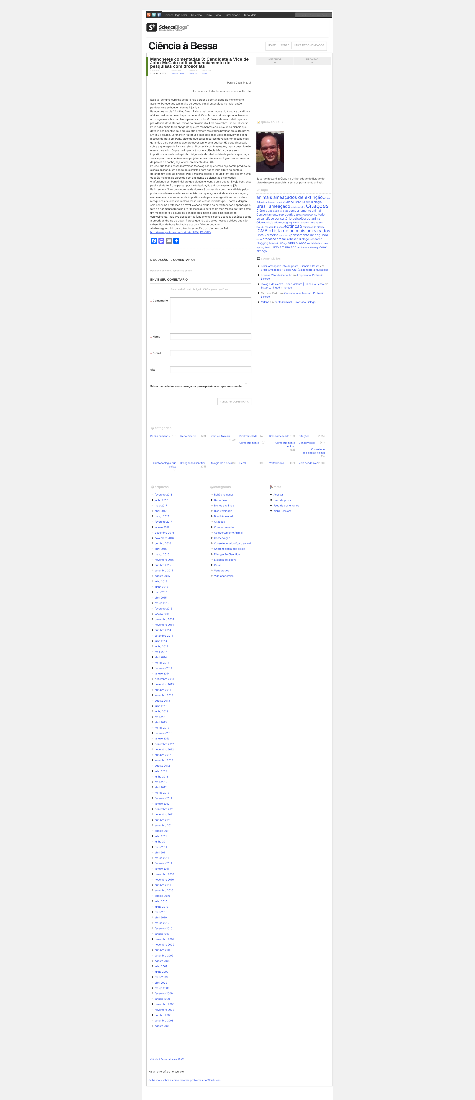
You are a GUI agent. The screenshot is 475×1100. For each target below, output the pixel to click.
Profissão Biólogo (297, 239)
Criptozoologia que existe (164, 464)
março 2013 (162, 727)
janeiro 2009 (162, 998)
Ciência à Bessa (158, 1059)
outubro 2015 (163, 565)
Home (272, 45)
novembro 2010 (164, 879)
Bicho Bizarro (302, 201)
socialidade (313, 243)
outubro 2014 (163, 630)
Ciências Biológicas (278, 211)
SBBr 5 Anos (297, 243)
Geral (204, 73)
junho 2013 (161, 711)
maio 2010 (161, 912)
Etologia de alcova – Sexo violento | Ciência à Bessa (292, 284)
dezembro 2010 (164, 874)
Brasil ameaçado (273, 206)
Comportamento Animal (285, 444)
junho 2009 (161, 971)
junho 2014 (161, 646)
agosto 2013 (162, 700)
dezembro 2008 (164, 1004)
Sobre (284, 45)
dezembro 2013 (164, 678)
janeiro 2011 (162, 868)
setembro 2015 (164, 570)
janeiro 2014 (162, 673)
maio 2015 (161, 592)
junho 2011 (161, 841)
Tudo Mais (250, 15)
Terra (208, 15)
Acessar (278, 494)
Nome (155, 337)
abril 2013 (161, 722)
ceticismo (295, 207)
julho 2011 (161, 836)
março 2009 (162, 988)
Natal (281, 235)
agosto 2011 (162, 830)
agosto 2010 (162, 895)
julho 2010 (161, 901)
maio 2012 (161, 781)
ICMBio (263, 230)
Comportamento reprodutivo (275, 214)
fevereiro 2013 (163, 733)
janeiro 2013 (162, 738)
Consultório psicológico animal (313, 451)
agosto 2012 (162, 765)
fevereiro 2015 (163, 608)
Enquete (260, 227)
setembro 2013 (164, 695)
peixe (287, 235)
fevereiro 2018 (163, 494)
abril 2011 (160, 852)
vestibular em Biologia (308, 247)
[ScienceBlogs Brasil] (167, 30)
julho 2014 (161, 641)
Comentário (159, 301)
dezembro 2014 (164, 619)
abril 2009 (161, 982)
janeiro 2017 (162, 527)
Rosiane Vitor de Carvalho (276, 275)
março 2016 (162, 554)
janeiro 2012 (162, 803)
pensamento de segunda (309, 235)
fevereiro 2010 (163, 928)
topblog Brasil (263, 247)
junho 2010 (161, 906)
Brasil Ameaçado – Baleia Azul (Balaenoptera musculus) (294, 269)
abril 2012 (161, 787)
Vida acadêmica (308, 463)
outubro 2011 (163, 820)
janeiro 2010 (162, 933)
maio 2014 (161, 651)
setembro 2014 (164, 635)
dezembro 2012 (164, 744)
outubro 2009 (163, 949)
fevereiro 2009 (164, 993)
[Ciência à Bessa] (185, 51)
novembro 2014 (164, 624)
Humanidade (232, 15)
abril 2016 (161, 548)
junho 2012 (161, 776)
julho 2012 (161, 771)
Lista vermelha (267, 235)
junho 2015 (161, 586)
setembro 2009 (164, 955)
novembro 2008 (164, 1009)
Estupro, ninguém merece (276, 287)
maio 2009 (161, 977)
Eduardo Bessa (177, 73)
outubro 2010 (163, 884)
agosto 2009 (162, 960)
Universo (196, 15)
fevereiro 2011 (163, 863)
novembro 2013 (164, 684)
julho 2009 (161, 966)
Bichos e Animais (220, 436)
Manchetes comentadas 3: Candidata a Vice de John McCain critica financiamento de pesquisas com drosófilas (199, 63)
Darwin (305, 222)
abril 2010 (161, 917)
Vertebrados (276, 463)
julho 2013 (161, 706)
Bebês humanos (160, 436)
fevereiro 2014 (163, 668)
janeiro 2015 (162, 613)
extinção (293, 226)
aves (284, 202)
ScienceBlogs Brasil (175, 15)
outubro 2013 (163, 689)
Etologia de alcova (274, 227)
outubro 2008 (163, 1015)
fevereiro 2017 (163, 521)
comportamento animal (305, 210)
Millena (265, 302)
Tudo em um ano (283, 247)
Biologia (316, 202)
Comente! (193, 73)
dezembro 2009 (164, 939)
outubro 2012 (163, 754)
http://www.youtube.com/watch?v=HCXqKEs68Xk (180, 232)
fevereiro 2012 (163, 798)
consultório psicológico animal (297, 218)
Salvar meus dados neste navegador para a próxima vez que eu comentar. (196, 386)
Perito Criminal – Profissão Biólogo (294, 302)
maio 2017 (161, 505)
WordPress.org (282, 510)
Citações (317, 206)
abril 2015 (161, 597)
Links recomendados (309, 45)
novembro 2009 (164, 944)
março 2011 (162, 857)
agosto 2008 (162, 1025)
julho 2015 (161, 581)
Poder (259, 239)
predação (269, 239)
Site (152, 369)
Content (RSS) (176, 1059)
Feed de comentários (286, 505)
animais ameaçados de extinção (289, 197)
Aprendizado (274, 202)
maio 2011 (161, 847)
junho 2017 (161, 500)
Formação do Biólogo (314, 227)
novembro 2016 (164, 538)
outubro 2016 (163, 543)
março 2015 (162, 602)
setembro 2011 (164, 825)
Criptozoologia (264, 222)
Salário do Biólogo (278, 243)
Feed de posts (282, 500)
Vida (218, 15)
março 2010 (162, 922)
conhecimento (302, 215)
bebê (290, 202)
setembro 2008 (164, 1020)
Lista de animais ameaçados (301, 230)
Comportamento (249, 442)
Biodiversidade (248, 436)
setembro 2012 (164, 760)
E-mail (155, 353)
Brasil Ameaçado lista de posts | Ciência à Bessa (290, 266)
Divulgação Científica (193, 463)
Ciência (261, 210)
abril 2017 (161, 510)
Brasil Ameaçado (279, 436)
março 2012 (162, 792)
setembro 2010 (164, 890)
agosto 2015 (162, 575)
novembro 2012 (164, 749)
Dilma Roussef (316, 222)
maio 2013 (161, 716)
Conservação (307, 442)
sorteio (324, 243)
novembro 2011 (164, 814)
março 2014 (162, 662)
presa (281, 239)
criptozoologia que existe (288, 222)
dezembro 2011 (164, 809)
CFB (302, 206)
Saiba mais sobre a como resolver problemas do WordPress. (184, 1080)
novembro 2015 (164, 559)
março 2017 (162, 516)
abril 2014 (161, 657)
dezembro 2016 (164, 532)
